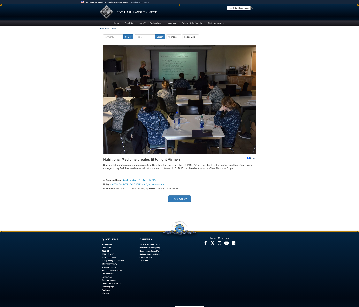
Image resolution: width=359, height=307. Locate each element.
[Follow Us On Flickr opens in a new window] (233, 244)
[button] (140, 2)
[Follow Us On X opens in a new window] (212, 244)
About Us (129, 22)
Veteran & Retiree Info (192, 22)
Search (128, 36)
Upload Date (190, 36)
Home (116, 22)
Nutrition (164, 184)
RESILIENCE (129, 184)
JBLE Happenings (216, 22)
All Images (173, 36)
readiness (155, 184)
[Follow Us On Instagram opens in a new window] (219, 244)
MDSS (115, 184)
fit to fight (146, 184)
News (141, 22)
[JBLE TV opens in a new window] (226, 244)
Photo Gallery (179, 198)
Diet (120, 184)
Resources (171, 22)
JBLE (138, 184)
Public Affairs (155, 22)
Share (253, 158)
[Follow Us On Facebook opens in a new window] (205, 244)
